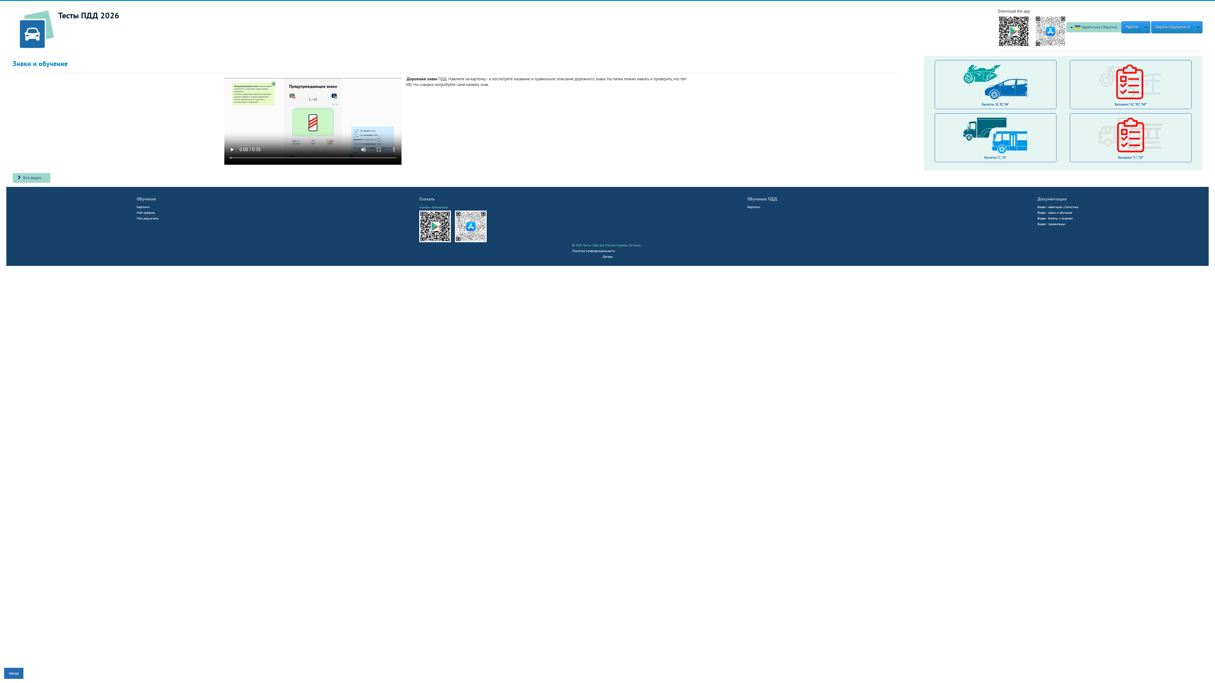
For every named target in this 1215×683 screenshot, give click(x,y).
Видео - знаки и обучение (1054, 212)
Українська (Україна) (1099, 27)
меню (14, 673)
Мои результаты (148, 218)
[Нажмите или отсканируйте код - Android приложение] (1014, 31)
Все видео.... (34, 178)
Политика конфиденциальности (593, 251)
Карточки (143, 207)
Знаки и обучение (40, 63)
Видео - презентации (1051, 224)
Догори (608, 256)
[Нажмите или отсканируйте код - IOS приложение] (1050, 31)
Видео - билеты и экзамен (1055, 218)
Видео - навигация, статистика (1057, 207)
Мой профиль (146, 212)
